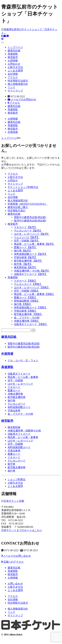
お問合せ (13, 180)
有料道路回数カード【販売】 (30, 254)
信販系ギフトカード (19, 373)
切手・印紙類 (15, 380)
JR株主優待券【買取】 (27, 321)
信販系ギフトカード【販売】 (30, 274)
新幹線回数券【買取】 (26, 300)
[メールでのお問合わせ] (4, 36)
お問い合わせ (15, 583)
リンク (11, 87)
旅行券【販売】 (23, 250)
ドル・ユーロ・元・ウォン (23, 360)
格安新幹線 (14, 427)
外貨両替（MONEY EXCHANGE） (27, 204)
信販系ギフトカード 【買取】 (31, 324)
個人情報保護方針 (18, 84)
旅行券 (11, 400)
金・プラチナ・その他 (26, 317)
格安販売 (13, 57)
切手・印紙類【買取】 (26, 290)
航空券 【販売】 (23, 264)
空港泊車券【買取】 (25, 311)
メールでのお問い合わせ (17, 556)
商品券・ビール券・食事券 (23, 377)
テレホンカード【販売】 (28, 230)
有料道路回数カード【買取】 (30, 307)
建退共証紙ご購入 (18, 207)
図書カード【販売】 (25, 247)
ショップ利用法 (16, 479)
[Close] (2, 42)
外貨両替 (13, 132)
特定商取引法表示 (18, 80)
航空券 (11, 464)
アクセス (13, 77)
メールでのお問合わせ (23, 99)
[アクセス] (2, 36)
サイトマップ (15, 90)
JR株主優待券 (15, 393)
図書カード (14, 390)
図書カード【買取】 (25, 297)
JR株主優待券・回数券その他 (24, 430)
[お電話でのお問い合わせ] (8, 36)
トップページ (15, 47)
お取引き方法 (15, 67)
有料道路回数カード (19, 407)
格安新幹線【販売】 (25, 267)
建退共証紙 (14, 50)
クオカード (14, 387)
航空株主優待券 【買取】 (28, 314)
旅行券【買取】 (23, 304)
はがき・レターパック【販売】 (32, 234)
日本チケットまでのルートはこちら (21, 530)
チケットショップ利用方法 (23, 187)
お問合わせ (14, 64)
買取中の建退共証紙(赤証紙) (30, 217)
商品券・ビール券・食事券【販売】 (34, 244)
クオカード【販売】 (25, 227)
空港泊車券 (14, 410)
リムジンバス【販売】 (26, 237)
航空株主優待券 (16, 397)
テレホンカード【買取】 (28, 284)
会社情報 (13, 74)
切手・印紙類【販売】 (26, 240)
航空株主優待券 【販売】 (28, 260)
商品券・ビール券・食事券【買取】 (34, 294)
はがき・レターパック (20, 383)
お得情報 (13, 60)
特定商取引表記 (16, 210)
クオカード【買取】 (25, 280)
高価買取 (13, 54)
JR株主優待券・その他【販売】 (32, 270)
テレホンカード (16, 403)
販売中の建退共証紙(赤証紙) (30, 220)
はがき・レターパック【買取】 (32, 287)
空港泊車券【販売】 (25, 257)
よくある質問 (15, 70)
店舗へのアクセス (13, 561)
